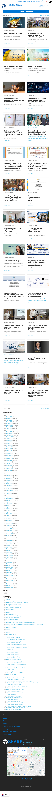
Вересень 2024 (9, 458)
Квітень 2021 (9, 532)
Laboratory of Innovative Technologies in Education (17, 602)
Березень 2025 (9, 447)
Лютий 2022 (9, 513)
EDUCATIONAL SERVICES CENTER (13, 709)
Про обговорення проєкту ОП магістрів (16, 639)
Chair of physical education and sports (15, 692)
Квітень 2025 (9, 445)
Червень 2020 (9, 550)
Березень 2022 (9, 512)
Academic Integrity (10, 609)
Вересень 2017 (9, 587)
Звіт (6, 593)
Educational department (11, 627)
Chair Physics (10, 649)
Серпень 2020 (9, 547)
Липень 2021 (9, 527)
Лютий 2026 (9, 426)
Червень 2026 (9, 420)
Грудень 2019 (9, 562)
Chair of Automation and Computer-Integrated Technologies (19, 681)
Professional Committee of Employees (14, 616)
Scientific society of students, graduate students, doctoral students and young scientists (24, 624)
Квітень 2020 (9, 553)
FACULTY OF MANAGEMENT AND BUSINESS (15, 689)
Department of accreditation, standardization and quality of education (20, 622)
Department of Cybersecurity (13, 676)
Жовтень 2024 (9, 457)
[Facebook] (39, 6)
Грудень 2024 (9, 453)
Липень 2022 (9, 505)
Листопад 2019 (9, 563)
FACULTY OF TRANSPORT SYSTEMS (14, 697)
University (20, 1)
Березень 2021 (9, 533)
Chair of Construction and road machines (15, 679)
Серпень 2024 (9, 460)
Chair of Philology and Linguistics (14, 654)
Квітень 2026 (9, 423)
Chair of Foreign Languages (12, 687)
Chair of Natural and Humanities (13, 657)
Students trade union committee (13, 631)
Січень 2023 (9, 493)
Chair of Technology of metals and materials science (18, 686)
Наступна (47, 15)
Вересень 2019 (9, 567)
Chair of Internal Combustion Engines (15, 641)
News (25, 1)
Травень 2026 (9, 421)
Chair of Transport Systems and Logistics (15, 704)
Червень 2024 (9, 463)
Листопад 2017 (9, 583)
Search (42, 0)
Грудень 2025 (9, 431)
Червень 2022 (9, 507)
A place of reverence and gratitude (13, 607)
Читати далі (7, 43)
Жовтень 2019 (9, 565)
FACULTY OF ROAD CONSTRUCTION (13, 659)
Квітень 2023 (9, 488)
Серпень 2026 (9, 416)
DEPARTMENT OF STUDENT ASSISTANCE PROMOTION (18, 707)
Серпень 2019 (9, 568)
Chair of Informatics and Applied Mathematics (16, 672)
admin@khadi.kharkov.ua (29, 744)
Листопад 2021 (9, 520)
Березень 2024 (9, 468)
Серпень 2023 (9, 482)
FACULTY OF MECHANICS (11, 674)
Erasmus (8, 612)
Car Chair (9, 636)
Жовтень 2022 (9, 500)
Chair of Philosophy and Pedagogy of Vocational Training (19, 706)
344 (43, 15)
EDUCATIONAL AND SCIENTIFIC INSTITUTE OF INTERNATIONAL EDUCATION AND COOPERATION (27, 651)
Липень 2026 (9, 418)
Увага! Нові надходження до (10, 360)
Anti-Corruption (6, 729)
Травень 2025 (9, 443)
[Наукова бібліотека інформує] (14, 347)
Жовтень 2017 (9, 585)
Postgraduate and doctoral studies (13, 604)
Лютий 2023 (9, 492)
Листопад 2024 (9, 455)
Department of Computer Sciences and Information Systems (19, 677)
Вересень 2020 (9, 545)
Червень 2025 (9, 442)
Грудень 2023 (9, 475)
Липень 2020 (9, 548)
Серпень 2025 (9, 438)
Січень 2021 (9, 537)
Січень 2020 (9, 558)
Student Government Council (12, 619)
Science (8, 629)
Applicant (8, 632)
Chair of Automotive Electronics (13, 637)
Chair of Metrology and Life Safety (14, 684)
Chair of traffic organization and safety (15, 702)
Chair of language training (12, 656)
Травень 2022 (9, 508)
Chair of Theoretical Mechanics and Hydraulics (17, 647)
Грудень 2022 (9, 497)
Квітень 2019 (9, 573)
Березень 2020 (9, 555)
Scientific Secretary (10, 626)
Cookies (32, 789)
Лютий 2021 (9, 535)
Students (5, 723)
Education (5, 718)
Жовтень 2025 (9, 435)
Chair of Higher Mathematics (13, 699)
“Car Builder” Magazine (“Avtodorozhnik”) (11, 726)
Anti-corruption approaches (12, 601)
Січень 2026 (9, 428)
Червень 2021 (9, 528)
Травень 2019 (9, 572)
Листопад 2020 (9, 542)
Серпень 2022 (9, 503)
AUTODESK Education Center (12, 617)
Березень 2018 (9, 580)
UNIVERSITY (8, 599)
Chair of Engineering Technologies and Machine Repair (18, 646)
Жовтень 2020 (9, 543)
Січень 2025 (9, 450)
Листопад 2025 (9, 433)
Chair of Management (11, 694)
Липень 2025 (9, 440)
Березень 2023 (9, 490)
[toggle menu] (2, 1)
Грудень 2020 (9, 540)
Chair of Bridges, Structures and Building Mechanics (18, 667)
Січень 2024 (9, 472)
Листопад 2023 (9, 477)
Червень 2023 (9, 485)
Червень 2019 (9, 570)
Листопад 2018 (9, 578)
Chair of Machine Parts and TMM (14, 642)
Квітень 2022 (9, 510)
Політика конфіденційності (23, 789)
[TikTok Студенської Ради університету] (50, 6)
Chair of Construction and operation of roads (16, 662)
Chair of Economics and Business (14, 691)
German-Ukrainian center (11, 621)
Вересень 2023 (9, 480)
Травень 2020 (9, 552)
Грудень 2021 (9, 518)
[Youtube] (44, 6)
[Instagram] (41, 6)
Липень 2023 (9, 483)
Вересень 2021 (9, 523)
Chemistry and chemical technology (14, 661)
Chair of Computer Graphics (12, 671)
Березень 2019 (9, 575)
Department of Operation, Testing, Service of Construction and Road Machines (23, 682)
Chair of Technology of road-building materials (16, 664)
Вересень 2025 (9, 437)
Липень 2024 (9, 462)
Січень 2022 (9, 515)
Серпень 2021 (9, 525)
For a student (9, 611)
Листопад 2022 (9, 498)
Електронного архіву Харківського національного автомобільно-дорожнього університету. (14, 362)
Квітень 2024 (9, 467)
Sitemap (38, 1)
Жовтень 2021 (9, 522)
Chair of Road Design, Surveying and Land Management (18, 666)
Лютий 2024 (9, 470)
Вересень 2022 (9, 502)
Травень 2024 (9, 465)
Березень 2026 (9, 425)
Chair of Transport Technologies (13, 701)
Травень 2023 (9, 487)
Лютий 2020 (9, 557)
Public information (31, 1)
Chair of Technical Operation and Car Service (16, 644)
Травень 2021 (9, 530)
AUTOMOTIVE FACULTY (11, 634)
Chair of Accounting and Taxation (14, 696)
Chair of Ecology (10, 669)
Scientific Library (9, 606)
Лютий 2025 (9, 448)
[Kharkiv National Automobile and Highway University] (12, 5)
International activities (11, 614)
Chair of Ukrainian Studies (12, 652)
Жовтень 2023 (9, 478)
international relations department (10, 731)
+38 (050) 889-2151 (28, 742)
